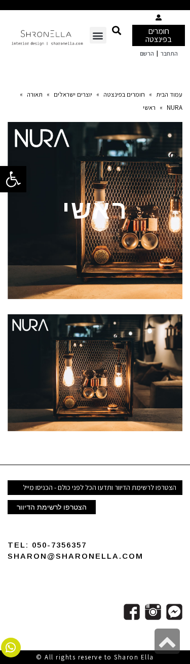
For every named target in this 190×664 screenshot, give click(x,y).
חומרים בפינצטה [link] (158, 35)
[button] (116, 30)
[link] (13, 179)
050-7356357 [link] (59, 545)
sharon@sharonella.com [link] (75, 556)
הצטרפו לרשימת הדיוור (52, 507)
